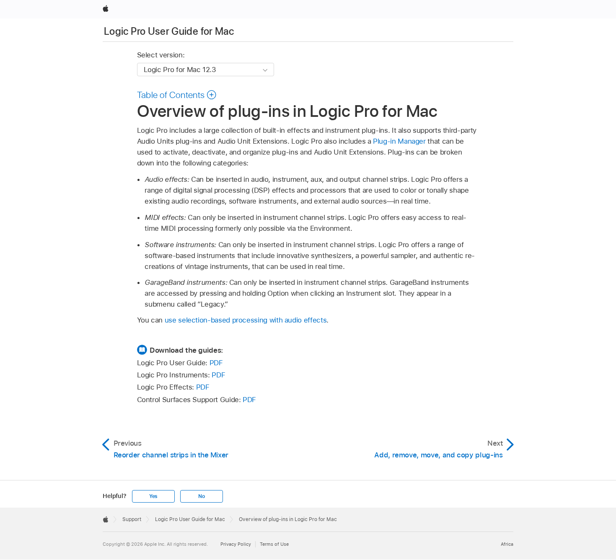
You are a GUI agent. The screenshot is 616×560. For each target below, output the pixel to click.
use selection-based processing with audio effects (246, 320)
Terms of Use (274, 544)
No (201, 496)
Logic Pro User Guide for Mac (169, 31)
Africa (507, 544)
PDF (216, 363)
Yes (153, 496)
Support (131, 519)
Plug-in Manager (399, 141)
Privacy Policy (235, 544)
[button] (177, 94)
